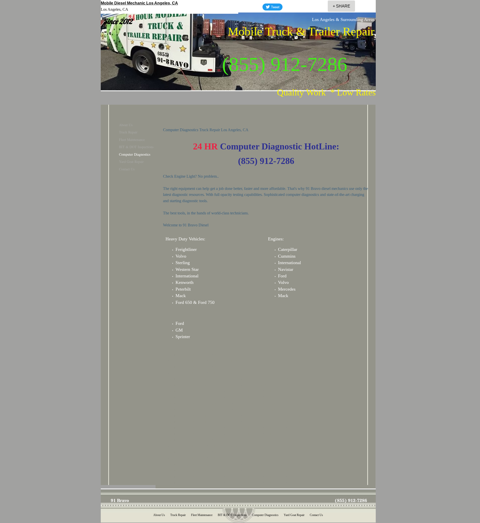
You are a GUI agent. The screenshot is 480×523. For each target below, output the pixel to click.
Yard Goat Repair (131, 161)
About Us (125, 124)
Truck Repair (128, 132)
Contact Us (126, 169)
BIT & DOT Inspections (136, 146)
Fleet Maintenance (132, 139)
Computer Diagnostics (134, 154)
